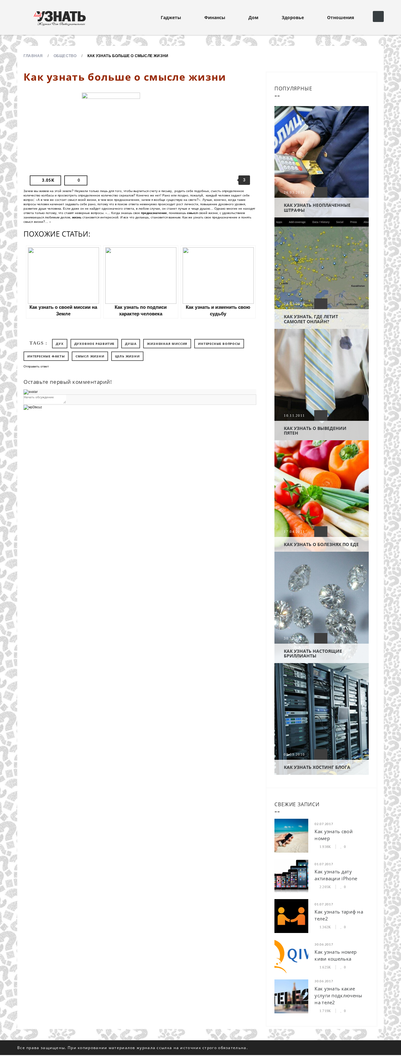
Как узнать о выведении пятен (315, 430)
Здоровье (293, 17)
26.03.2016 (294, 192)
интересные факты (46, 356)
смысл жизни (90, 356)
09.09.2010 (294, 754)
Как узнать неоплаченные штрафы (317, 207)
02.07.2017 (324, 824)
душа (130, 343)
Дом (253, 17)
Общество (65, 55)
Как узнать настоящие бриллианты (313, 653)
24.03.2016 (294, 304)
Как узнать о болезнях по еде (321, 544)
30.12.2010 (294, 638)
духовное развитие (94, 343)
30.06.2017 (324, 944)
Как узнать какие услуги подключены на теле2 (338, 995)
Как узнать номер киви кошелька (336, 955)
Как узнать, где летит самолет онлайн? (311, 319)
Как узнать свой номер (334, 834)
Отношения (340, 17)
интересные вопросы (219, 343)
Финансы (214, 17)
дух (59, 343)
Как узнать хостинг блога (317, 767)
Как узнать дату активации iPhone (336, 875)
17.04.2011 (294, 531)
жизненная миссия (167, 343)
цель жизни (127, 356)
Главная (33, 55)
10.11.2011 (294, 415)
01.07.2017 (324, 864)
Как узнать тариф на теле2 (339, 915)
